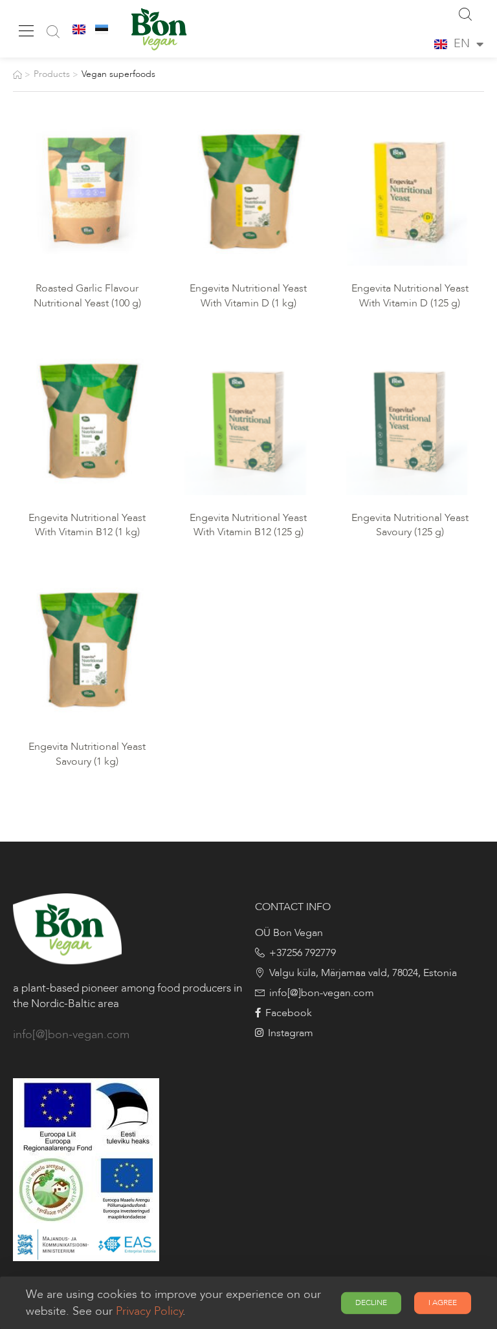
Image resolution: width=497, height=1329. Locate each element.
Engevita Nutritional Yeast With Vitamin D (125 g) (411, 295)
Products (52, 74)
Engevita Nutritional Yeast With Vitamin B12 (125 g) (249, 525)
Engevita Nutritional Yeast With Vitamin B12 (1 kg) (88, 525)
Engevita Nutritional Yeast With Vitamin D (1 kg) (249, 295)
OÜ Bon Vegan (289, 933)
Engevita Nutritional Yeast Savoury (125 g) (411, 525)
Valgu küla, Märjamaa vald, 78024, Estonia (363, 973)
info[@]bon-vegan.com (71, 1034)
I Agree (442, 1302)
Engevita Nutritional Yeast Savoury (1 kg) (88, 753)
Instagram (290, 1033)
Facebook (288, 1013)
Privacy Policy (149, 1311)
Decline (371, 1302)
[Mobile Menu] (26, 30)
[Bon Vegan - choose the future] (157, 29)
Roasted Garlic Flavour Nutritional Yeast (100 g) (88, 295)
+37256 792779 (302, 953)
